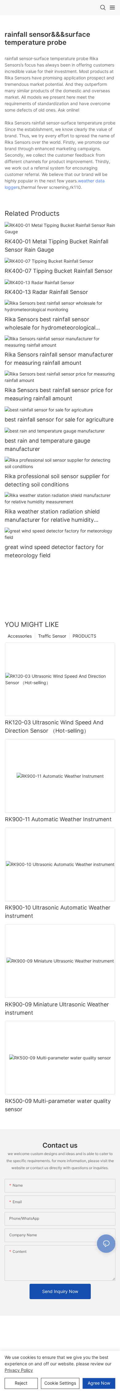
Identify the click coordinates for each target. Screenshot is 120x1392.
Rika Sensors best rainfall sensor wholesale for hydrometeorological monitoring (50, 324)
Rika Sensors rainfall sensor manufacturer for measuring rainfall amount (59, 358)
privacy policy (19, 1370)
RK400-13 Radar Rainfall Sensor (46, 292)
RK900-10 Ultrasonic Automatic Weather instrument (57, 911)
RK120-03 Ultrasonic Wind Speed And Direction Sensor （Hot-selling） (54, 726)
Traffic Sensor (52, 636)
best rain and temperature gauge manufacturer (47, 444)
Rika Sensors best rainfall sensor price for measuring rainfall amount (59, 394)
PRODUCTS (84, 636)
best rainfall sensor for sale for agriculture (59, 419)
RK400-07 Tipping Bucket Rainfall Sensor (59, 271)
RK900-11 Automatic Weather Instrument (58, 819)
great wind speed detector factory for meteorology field (54, 551)
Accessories (20, 636)
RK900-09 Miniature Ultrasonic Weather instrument (57, 1008)
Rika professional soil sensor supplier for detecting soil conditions (57, 480)
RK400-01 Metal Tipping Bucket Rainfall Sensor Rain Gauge (56, 245)
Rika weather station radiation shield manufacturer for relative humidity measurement (52, 516)
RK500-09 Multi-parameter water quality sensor (58, 1105)
